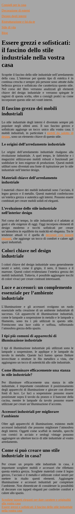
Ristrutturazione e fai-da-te (18, 21)
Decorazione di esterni (16, 10)
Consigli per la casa (14, 5)
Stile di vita (9, 27)
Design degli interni (14, 16)
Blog (5, 33)
